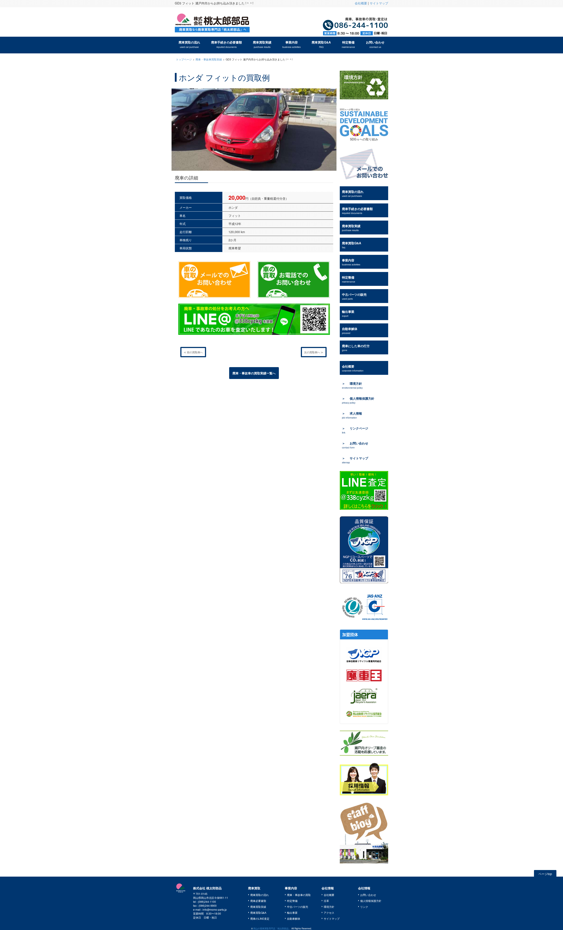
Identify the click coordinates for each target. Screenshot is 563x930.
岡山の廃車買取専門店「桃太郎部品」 (272, 928)
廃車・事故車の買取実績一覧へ (254, 373)
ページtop (545, 874)
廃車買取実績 (262, 44)
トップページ (184, 59)
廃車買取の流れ (189, 44)
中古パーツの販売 (354, 296)
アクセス (329, 912)
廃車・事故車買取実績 (209, 59)
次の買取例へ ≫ (313, 352)
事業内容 (291, 44)
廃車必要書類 (258, 901)
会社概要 (361, 3)
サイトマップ (379, 3)
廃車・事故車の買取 (299, 895)
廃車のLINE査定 (259, 918)
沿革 (326, 901)
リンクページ (355, 430)
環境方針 (352, 385)
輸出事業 (348, 313)
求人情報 (352, 415)
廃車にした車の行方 (356, 348)
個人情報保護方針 (358, 400)
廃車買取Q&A (321, 44)
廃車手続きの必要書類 (226, 44)
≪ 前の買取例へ (193, 352)
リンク (364, 906)
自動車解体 (349, 330)
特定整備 (348, 44)
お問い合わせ (375, 44)
